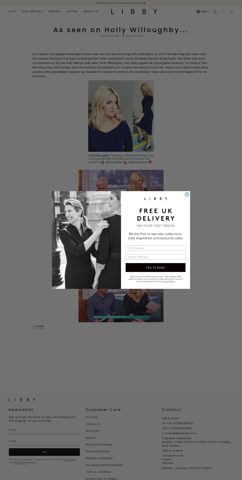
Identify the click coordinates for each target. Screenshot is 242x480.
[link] (155, 278)
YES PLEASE (155, 267)
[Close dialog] (187, 194)
